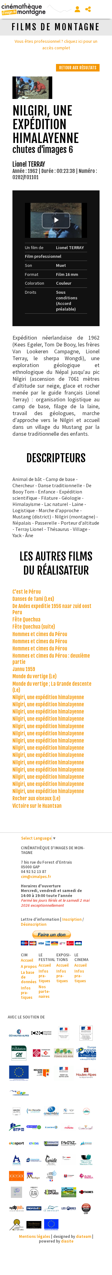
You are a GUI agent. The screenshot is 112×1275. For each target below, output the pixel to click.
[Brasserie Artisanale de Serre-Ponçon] (86, 1111)
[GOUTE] (51, 1159)
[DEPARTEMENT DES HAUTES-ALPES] (86, 1073)
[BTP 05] (16, 1127)
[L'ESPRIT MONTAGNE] (33, 1176)
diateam (83, 1236)
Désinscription (33, 924)
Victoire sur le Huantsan (37, 806)
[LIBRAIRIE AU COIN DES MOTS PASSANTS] (33, 1192)
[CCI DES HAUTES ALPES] (19, 1033)
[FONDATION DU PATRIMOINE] (41, 1053)
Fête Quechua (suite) (33, 627)
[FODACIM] (16, 1159)
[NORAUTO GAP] (33, 1208)
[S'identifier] (77, 9)
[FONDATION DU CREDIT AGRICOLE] (19, 1053)
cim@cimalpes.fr (36, 876)
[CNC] (41, 1033)
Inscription (72, 919)
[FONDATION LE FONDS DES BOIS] (64, 1053)
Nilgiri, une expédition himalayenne (48, 697)
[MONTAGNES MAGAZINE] (86, 1192)
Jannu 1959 (23, 669)
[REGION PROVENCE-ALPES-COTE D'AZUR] (41, 1073)
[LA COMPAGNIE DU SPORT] (68, 1176)
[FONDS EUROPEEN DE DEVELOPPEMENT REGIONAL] (19, 1073)
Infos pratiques (26, 992)
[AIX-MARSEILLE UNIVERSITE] (33, 1111)
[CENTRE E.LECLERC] (51, 1127)
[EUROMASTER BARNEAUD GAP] (51, 1143)
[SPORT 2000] (86, 1208)
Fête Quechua (26, 619)
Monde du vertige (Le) (34, 676)
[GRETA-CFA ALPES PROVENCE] (68, 1159)
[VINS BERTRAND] (33, 1224)
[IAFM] (86, 1159)
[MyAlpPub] (16, 1208)
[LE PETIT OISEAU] (86, 1176)
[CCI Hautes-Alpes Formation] (33, 1127)
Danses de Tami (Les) (33, 599)
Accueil (27, 960)
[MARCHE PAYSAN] (68, 1192)
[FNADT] (86, 1033)
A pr (24, 966)
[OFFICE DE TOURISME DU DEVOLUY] (51, 1208)
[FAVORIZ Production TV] (68, 1143)
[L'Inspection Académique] (51, 1176)
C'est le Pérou (26, 592)
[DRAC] (64, 1033)
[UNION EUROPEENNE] (51, 1224)
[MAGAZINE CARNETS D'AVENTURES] (51, 1192)
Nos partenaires (44, 991)
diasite (67, 1240)
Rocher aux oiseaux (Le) (36, 798)
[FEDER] (86, 1053)
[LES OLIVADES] (16, 1192)
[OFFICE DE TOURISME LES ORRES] (68, 1208)
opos (32, 966)
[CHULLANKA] (68, 1127)
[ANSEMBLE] (51, 1111)
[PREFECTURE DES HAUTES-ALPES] (64, 1073)
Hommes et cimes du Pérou (39, 634)
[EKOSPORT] (16, 1143)
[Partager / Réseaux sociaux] (88, 9)
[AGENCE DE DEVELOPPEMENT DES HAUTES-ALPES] (16, 1111)
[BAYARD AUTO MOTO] (68, 1111)
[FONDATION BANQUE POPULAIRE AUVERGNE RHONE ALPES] (33, 1159)
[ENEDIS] (33, 1143)
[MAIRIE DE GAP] (19, 1093)
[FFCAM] (86, 1143)
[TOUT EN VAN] (16, 1224)
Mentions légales (34, 1236)
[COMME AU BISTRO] (86, 1127)
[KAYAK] (16, 1176)
